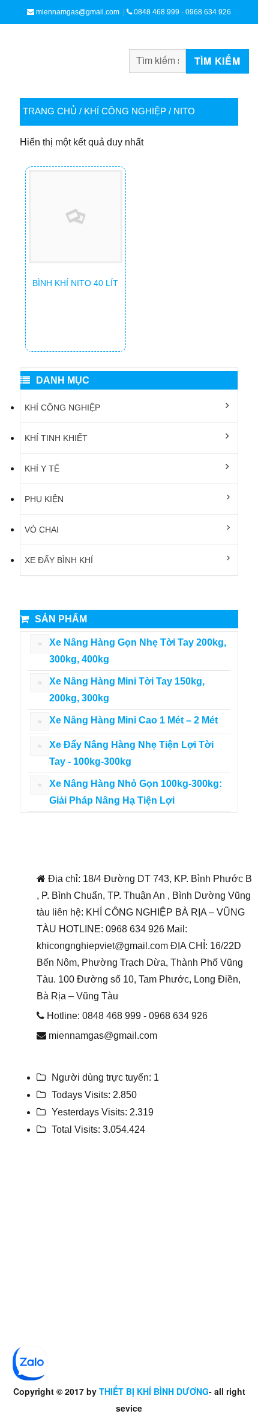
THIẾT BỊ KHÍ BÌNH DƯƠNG (154, 1391)
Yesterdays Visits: (91, 1112)
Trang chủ (50, 111)
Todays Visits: (82, 1095)
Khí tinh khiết (56, 438)
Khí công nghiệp (125, 111)
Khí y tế (42, 468)
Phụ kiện (44, 499)
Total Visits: (77, 1129)
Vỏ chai (42, 529)
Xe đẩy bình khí (59, 560)
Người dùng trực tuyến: (103, 1077)
